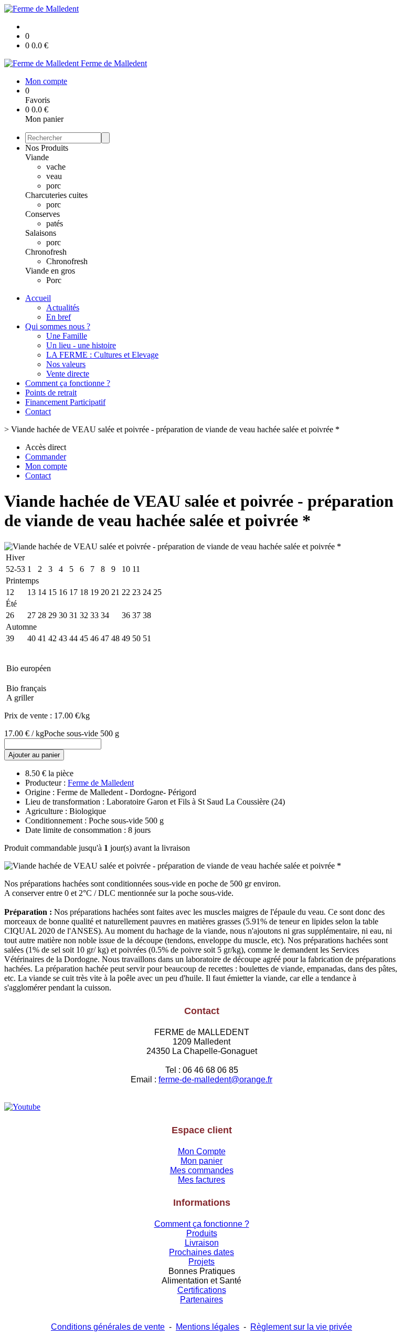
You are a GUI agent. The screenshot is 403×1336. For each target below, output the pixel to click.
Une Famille (66, 335)
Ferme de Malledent (101, 782)
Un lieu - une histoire (81, 345)
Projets (201, 1261)
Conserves (42, 214)
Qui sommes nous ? (57, 326)
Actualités (62, 307)
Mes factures (201, 1179)
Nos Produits (46, 147)
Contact (38, 411)
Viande (37, 157)
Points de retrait (51, 392)
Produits (201, 1233)
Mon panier (201, 1160)
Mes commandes (202, 1170)
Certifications (201, 1290)
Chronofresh (46, 251)
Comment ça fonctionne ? (67, 383)
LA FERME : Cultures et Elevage (102, 354)
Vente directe (67, 373)
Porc (53, 280)
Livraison (202, 1242)
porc (53, 185)
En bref (58, 316)
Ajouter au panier (34, 755)
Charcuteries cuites (56, 195)
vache (56, 166)
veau (54, 176)
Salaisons (40, 232)
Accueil (38, 298)
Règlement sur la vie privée (301, 1326)
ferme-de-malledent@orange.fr (215, 1079)
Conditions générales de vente (108, 1326)
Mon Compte (202, 1151)
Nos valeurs (66, 364)
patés (54, 223)
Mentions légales (207, 1326)
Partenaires (201, 1299)
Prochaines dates (201, 1252)
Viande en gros (50, 270)
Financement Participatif (65, 402)
